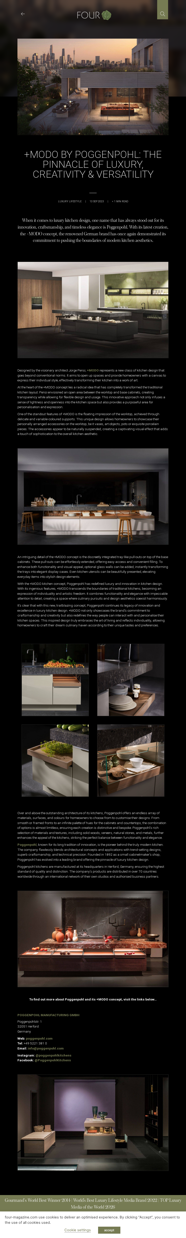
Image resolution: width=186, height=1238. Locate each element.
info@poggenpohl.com (46, 1048)
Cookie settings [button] (77, 1230)
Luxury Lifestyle (70, 201)
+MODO (93, 370)
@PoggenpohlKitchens (53, 1060)
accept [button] (109, 1230)
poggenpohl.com (39, 1038)
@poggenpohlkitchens (53, 1055)
